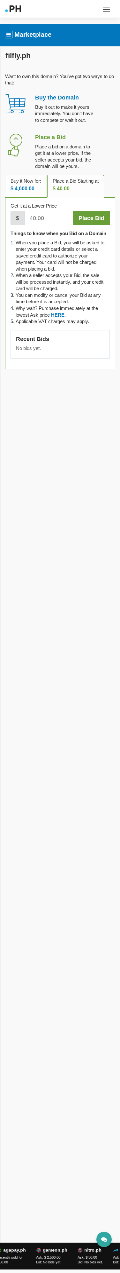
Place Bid (91, 218)
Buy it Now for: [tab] (26, 185)
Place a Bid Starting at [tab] (76, 185)
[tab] (57, 315)
